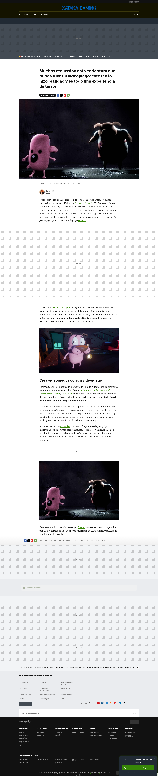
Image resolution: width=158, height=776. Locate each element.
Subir (133, 722)
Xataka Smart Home (24, 742)
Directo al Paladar (78, 732)
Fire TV (110, 56)
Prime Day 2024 (25, 694)
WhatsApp (58, 56)
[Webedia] (134, 1)
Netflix (87, 56)
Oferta (38, 56)
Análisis (43, 682)
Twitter (134, 14)
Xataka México (24, 759)
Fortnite (95, 56)
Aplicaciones (65, 688)
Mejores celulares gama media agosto (47, 667)
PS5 (105, 540)
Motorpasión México (94, 760)
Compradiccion (113, 738)
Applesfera (23, 738)
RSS (111, 702)
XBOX (35, 14)
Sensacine (58, 732)
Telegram (107, 702)
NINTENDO (44, 14)
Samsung (72, 56)
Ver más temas (25, 704)
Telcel (63, 699)
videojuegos (44, 699)
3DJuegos (40, 732)
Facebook (138, 14)
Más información (95, 774)
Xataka (21, 732)
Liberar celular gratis (127, 667)
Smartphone (47, 56)
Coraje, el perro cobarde (84, 540)
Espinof (57, 735)
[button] (50, 191)
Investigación (24, 682)
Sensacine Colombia (58, 763)
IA (65, 56)
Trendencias (112, 732)
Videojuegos (79, 8)
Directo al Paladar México (78, 760)
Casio (103, 56)
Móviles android (66, 694)
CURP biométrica (111, 667)
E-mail (68, 95)
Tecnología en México (47, 694)
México (21, 699)
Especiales (23, 688)
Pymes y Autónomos (129, 736)
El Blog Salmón (130, 732)
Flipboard (65, 95)
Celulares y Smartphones (45, 689)
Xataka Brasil (23, 762)
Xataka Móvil (23, 735)
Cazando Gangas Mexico (67, 683)
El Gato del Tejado (61, 307)
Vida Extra (40, 735)
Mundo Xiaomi (24, 746)
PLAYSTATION (23, 14)
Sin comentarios (48, 95)
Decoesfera (111, 735)
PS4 (98, 540)
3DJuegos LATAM (42, 759)
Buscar (135, 713)
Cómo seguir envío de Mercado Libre (76, 667)
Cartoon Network (84, 203)
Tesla (80, 56)
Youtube (98, 702)
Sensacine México (61, 759)
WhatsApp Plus (97, 667)
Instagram (102, 702)
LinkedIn (119, 702)
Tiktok (124, 702)
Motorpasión (94, 732)
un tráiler (65, 426)
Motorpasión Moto (96, 735)
